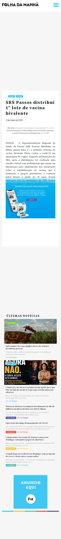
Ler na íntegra (11, 357)
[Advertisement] (30, 49)
